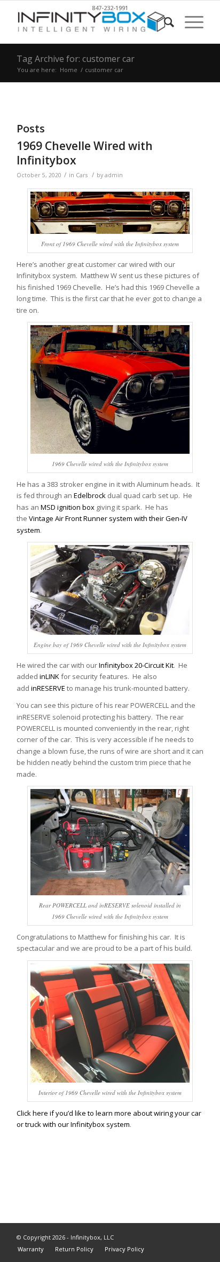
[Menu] (188, 22)
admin (114, 175)
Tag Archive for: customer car (76, 59)
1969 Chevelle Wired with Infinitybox (85, 153)
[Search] (163, 22)
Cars (82, 175)
